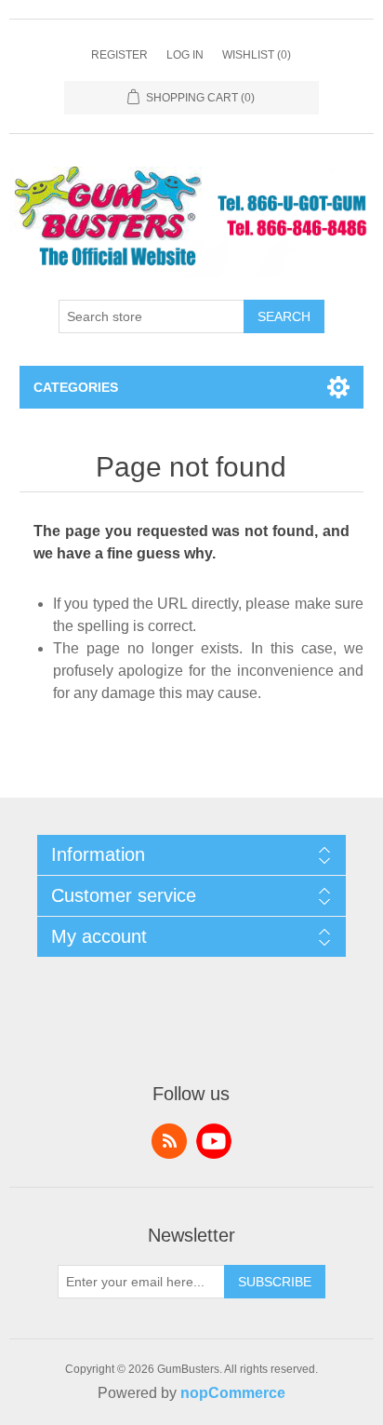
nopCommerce (232, 1393)
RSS (169, 1141)
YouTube (213, 1141)
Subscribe (274, 1281)
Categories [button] (75, 387)
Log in (185, 54)
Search (284, 316)
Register (119, 54)
